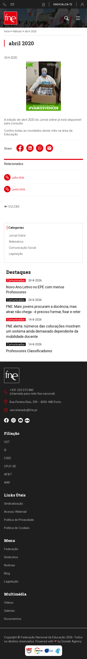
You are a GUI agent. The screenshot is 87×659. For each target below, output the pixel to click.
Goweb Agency (72, 641)
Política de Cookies (17, 528)
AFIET (8, 474)
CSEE (7, 458)
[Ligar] (4, 4)
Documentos (12, 619)
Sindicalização (13, 503)
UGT (7, 442)
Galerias (9, 611)
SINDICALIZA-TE (62, 4)
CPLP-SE (10, 466)
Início (7, 31)
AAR (7, 482)
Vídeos (8, 602)
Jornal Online (17, 235)
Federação (11, 549)
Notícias (17, 31)
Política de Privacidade (19, 520)
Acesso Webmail (15, 512)
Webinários (16, 241)
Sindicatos (11, 557)
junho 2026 (19, 189)
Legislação (16, 253)
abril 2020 (30, 31)
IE (5, 450)
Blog (7, 573)
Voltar (13, 207)
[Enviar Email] (12, 4)
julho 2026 (18, 177)
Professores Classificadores (29, 351)
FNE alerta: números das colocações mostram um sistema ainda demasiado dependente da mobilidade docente (43, 331)
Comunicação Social (22, 247)
